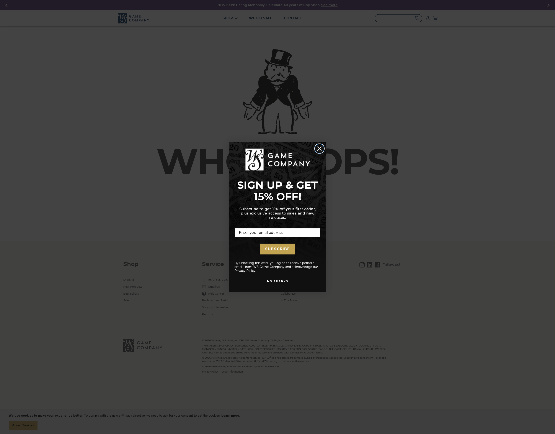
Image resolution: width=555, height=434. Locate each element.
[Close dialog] (319, 148)
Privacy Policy (244, 271)
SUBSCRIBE (277, 249)
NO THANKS (277, 281)
